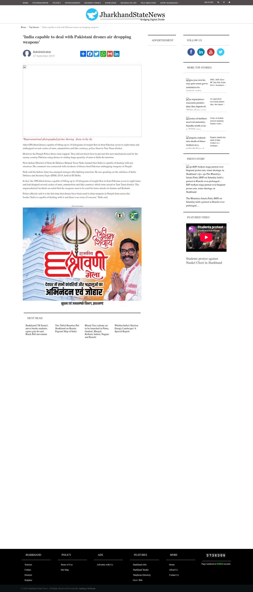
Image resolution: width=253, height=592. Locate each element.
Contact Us (174, 574)
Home (25, 2)
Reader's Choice (92, 2)
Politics (57, 2)
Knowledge (110, 2)
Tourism (28, 564)
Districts (28, 574)
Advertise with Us (105, 564)
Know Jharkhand (169, 2)
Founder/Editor (40, 2)
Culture (28, 569)
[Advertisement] (162, 101)
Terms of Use (67, 564)
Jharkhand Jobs (140, 564)
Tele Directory (148, 2)
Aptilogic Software (86, 588)
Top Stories (34, 27)
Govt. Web (137, 579)
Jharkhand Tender (141, 569)
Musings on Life (129, 2)
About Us (173, 569)
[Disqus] (82, 394)
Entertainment (72, 2)
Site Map (65, 569)
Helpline (208, 2)
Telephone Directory (142, 574)
